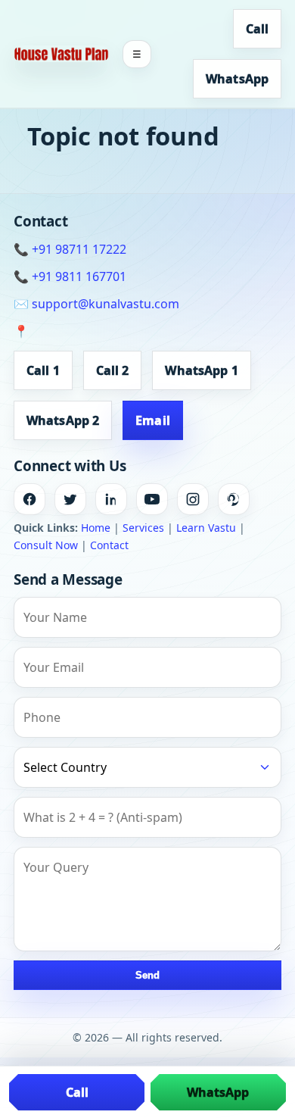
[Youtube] (152, 499)
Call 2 (112, 370)
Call (257, 28)
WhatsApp (237, 78)
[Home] (61, 53)
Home (95, 527)
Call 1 (43, 370)
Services (143, 527)
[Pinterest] (234, 499)
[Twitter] (70, 499)
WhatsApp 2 (62, 420)
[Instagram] (193, 499)
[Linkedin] (111, 499)
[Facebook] (29, 499)
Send (147, 975)
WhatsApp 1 (201, 370)
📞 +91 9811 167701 (70, 276)
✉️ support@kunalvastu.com (96, 303)
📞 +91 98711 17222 (70, 249)
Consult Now (46, 545)
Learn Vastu (206, 527)
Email (152, 420)
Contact (109, 545)
